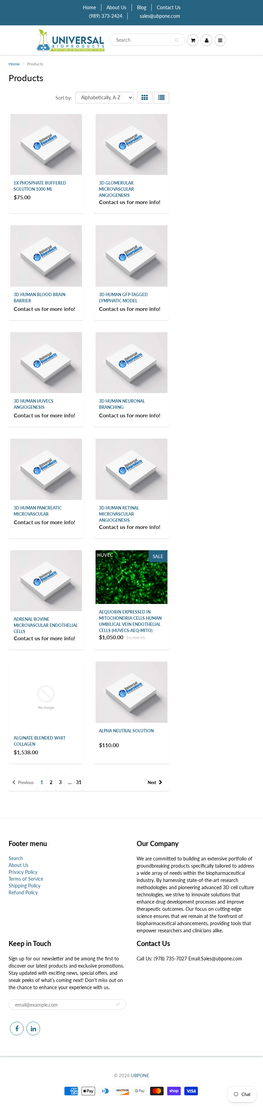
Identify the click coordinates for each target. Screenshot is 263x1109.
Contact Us (168, 7)
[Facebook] (17, 1028)
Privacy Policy (23, 872)
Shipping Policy (24, 886)
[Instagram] (33, 1028)
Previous (26, 782)
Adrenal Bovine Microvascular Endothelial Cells (46, 625)
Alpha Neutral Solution (126, 730)
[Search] (176, 40)
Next (152, 782)
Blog (141, 7)
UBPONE (140, 1075)
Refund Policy (23, 892)
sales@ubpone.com (160, 16)
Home (89, 7)
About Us (116, 7)
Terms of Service (26, 879)
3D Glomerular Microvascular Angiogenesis (116, 189)
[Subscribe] (117, 1004)
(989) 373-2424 (105, 16)
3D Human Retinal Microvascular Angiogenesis (119, 514)
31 (79, 782)
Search (16, 858)
